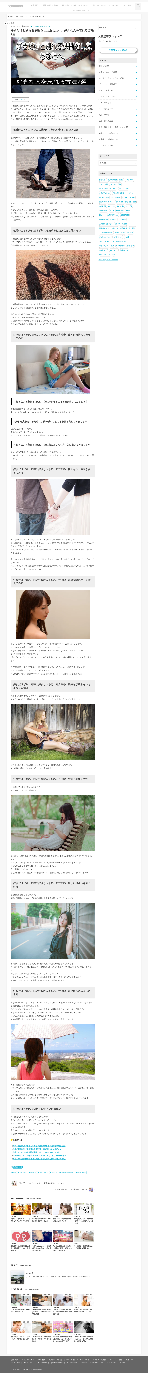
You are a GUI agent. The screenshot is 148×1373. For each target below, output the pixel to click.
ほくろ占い (102, 180)
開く (22, 99)
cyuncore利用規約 (57, 1363)
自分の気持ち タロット (106, 202)
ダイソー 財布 (115, 197)
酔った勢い (120, 206)
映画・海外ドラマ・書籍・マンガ (71, 5)
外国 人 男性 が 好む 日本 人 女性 (126, 202)
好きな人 (33, 1172)
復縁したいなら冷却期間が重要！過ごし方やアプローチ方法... (37, 1152)
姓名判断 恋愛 (124, 215)
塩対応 (121, 180)
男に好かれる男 (104, 197)
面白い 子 (130, 232)
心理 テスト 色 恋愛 (121, 224)
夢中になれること (104, 254)
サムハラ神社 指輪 (118, 193)
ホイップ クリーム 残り (106, 246)
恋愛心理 (54, 1172)
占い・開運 (42, 5)
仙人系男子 (102, 206)
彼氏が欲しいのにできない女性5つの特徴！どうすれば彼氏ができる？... (41, 1155)
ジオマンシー (118, 237)
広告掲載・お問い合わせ (89, 1363)
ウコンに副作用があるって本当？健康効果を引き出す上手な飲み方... (39, 1146)
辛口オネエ (106, 145)
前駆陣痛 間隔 (103, 219)
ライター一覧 (42, 1363)
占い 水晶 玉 (120, 210)
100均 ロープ (103, 250)
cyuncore (15, 5)
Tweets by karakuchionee (108, 260)
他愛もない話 (124, 250)
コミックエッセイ (102, 5)
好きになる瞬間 (123, 188)
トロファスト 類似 (115, 184)
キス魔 (112, 210)
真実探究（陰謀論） (53, 5)
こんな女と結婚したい (106, 232)
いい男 (127, 237)
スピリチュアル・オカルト (111, 78)
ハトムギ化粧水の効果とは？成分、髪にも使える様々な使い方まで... (39, 1159)
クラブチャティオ (104, 193)
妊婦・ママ (85, 10)
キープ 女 (129, 206)
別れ (14, 1172)
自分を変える (81, 1172)
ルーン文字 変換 (104, 241)
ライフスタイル (114, 5)
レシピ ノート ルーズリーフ (108, 188)
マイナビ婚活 (103, 184)
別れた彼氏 (23, 1172)
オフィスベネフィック (108, 1363)
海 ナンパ (102, 215)
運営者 (122, 1363)
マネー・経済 (77, 10)
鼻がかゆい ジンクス (105, 237)
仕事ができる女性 (112, 215)
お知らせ (104, 66)
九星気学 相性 (112, 180)
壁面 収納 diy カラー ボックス (108, 228)
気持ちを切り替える (67, 1172)
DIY (114, 254)
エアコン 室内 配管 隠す (118, 241)
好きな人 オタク (120, 232)
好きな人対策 (44, 1172)
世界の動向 (105, 103)
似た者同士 (132, 228)
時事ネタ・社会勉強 (89, 5)
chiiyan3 (29, 1273)
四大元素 (124, 197)
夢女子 (128, 210)
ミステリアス (129, 180)
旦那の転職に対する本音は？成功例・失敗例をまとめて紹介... (37, 1149)
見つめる (132, 197)
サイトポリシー (72, 1363)
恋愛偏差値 (123, 228)
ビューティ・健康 (125, 5)
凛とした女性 (103, 210)
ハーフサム (129, 193)
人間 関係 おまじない (106, 224)
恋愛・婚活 (34, 5)
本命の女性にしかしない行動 (125, 246)
